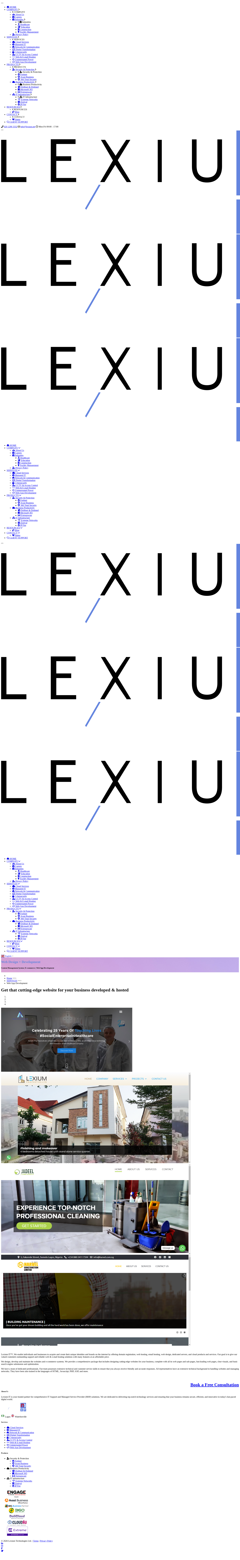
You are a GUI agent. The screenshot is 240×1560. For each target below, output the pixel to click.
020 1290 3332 (10, 126)
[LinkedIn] (2, 1543)
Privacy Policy (46, 1541)
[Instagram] (2, 1546)
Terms (35, 1541)
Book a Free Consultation (214, 1384)
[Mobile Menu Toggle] (2, 543)
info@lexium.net (28, 126)
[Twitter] (2, 1551)
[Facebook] (1, 1548)
